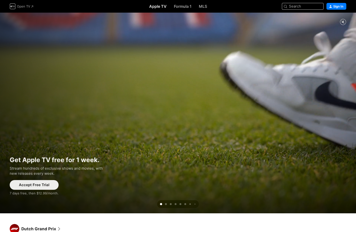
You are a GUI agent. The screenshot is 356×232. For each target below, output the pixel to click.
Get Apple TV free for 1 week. (178, 113)
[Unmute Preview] (343, 22)
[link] (41, 229)
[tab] (161, 204)
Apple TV (158, 6)
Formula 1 (183, 6)
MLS (203, 6)
